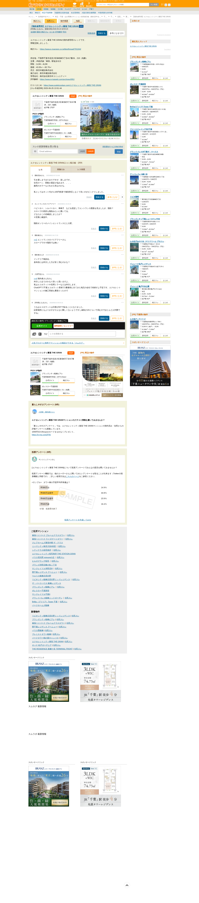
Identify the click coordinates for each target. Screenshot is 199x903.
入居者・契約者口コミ (47, 412)
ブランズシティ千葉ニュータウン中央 (145, 219)
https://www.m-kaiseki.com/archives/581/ (57, 79)
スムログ (68, 9)
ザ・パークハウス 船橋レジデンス (46, 583)
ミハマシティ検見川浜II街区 (44, 546)
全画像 (33, 32)
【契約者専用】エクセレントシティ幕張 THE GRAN (55, 26)
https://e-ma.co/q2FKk (41, 435)
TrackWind (167, 49)
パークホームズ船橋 (40, 605)
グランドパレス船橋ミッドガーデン (47, 598)
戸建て (91, 9)
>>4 (35, 278)
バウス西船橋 (37, 630)
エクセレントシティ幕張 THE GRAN (47, 642)
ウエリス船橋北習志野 (41, 576)
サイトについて (89, 4)
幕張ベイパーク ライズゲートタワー (47, 539)
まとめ (84, 9)
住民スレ (51, 21)
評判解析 (58, 32)
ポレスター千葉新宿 (40, 591)
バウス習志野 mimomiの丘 (43, 557)
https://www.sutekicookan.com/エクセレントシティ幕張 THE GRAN (72, 85)
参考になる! (112, 197)
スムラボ (76, 9)
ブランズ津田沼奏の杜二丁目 (44, 565)
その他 (60, 9)
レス (41, 170)
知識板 (53, 9)
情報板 (46, 9)
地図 (78, 21)
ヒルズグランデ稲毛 (40, 561)
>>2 (35, 240)
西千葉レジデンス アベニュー (44, 572)
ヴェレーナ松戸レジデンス (140, 264)
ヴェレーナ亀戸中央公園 (139, 286)
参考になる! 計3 (116, 33)
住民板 (39, 9)
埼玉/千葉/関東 (47, 13)
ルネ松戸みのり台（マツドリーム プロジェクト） (149, 241)
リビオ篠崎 (134, 197)
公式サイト (52, 124)
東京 (31, 13)
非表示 (89, 197)
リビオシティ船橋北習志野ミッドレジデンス (51, 580)
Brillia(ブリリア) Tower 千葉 (141, 107)
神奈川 (37, 13)
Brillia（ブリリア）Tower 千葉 (45, 602)
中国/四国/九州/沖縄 (105, 13)
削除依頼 (91, 33)
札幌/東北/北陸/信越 (62, 13)
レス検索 (81, 169)
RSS (64, 32)
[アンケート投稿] (40, 334)
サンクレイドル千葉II (41, 594)
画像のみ (61, 169)
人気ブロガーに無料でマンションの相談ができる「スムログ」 (58, 343)
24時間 (91, 151)
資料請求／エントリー (63, 326)
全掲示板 (74, 4)
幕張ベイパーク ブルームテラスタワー (48, 535)
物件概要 (64, 21)
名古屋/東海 (75, 13)
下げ (45, 334)
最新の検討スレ (42, 32)
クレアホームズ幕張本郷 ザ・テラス (47, 543)
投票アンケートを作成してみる (77, 520)
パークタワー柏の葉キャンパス (45, 638)
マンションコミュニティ (47, 4)
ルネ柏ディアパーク (138, 319)
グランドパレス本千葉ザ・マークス (144, 152)
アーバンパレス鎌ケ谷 (139, 174)
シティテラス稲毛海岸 (41, 550)
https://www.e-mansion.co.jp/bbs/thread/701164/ (60, 49)
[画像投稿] (34, 334)
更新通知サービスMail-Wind (112, 147)
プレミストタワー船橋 (41, 634)
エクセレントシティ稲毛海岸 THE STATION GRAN (54, 554)
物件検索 (81, 4)
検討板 (32, 9)
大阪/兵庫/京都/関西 (89, 13)
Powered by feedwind (164, 34)
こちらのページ (72, 476)
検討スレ (37, 21)
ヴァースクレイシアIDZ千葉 (141, 129)
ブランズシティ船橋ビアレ (43, 587)
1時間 (82, 151)
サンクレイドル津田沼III (42, 569)
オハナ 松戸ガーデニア (42, 645)
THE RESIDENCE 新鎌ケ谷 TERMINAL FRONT (52, 649)
